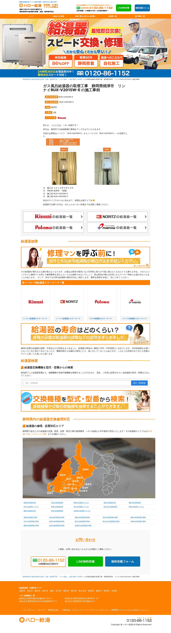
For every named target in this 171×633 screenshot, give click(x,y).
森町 (52, 591)
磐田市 (37, 591)
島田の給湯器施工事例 (56, 521)
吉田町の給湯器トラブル (82, 511)
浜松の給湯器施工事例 (56, 517)
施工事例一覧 (140, 16)
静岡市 (91, 591)
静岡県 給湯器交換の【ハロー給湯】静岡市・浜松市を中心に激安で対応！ (38, 2)
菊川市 (74, 591)
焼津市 (107, 591)
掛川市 (59, 591)
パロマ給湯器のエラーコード (100, 318)
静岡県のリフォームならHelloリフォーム (130, 610)
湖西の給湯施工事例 (30, 517)
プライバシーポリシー (99, 610)
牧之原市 (83, 591)
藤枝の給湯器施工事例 (31, 525)
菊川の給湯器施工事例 (82, 521)
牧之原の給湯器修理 (110, 507)
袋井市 (45, 591)
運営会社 (67, 610)
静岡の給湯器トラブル (136, 507)
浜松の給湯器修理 (57, 503)
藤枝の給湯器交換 (30, 511)
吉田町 (114, 591)
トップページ (29, 610)
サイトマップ (80, 610)
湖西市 (22, 591)
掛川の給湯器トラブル (31, 507)
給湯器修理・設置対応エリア (30, 588)
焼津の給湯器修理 (57, 511)
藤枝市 (99, 591)
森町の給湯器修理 (135, 503)
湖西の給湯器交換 (30, 503)
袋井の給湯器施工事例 (110, 517)
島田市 (66, 591)
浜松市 (30, 591)
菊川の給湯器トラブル (81, 507)
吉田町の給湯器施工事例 (83, 525)
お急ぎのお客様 (58, 16)
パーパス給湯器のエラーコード (134, 318)
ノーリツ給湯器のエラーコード (68, 318)
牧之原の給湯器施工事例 (111, 521)
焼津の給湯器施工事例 (56, 525)
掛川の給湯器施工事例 (31, 521)
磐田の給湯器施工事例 (82, 517)
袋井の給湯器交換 (110, 503)
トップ (31, 16)
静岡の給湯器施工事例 (138, 521)
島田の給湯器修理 (57, 507)
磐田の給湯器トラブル (81, 503)
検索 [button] (139, 383)
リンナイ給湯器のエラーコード (35, 318)
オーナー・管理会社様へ (49, 610)
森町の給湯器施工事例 (138, 517)
